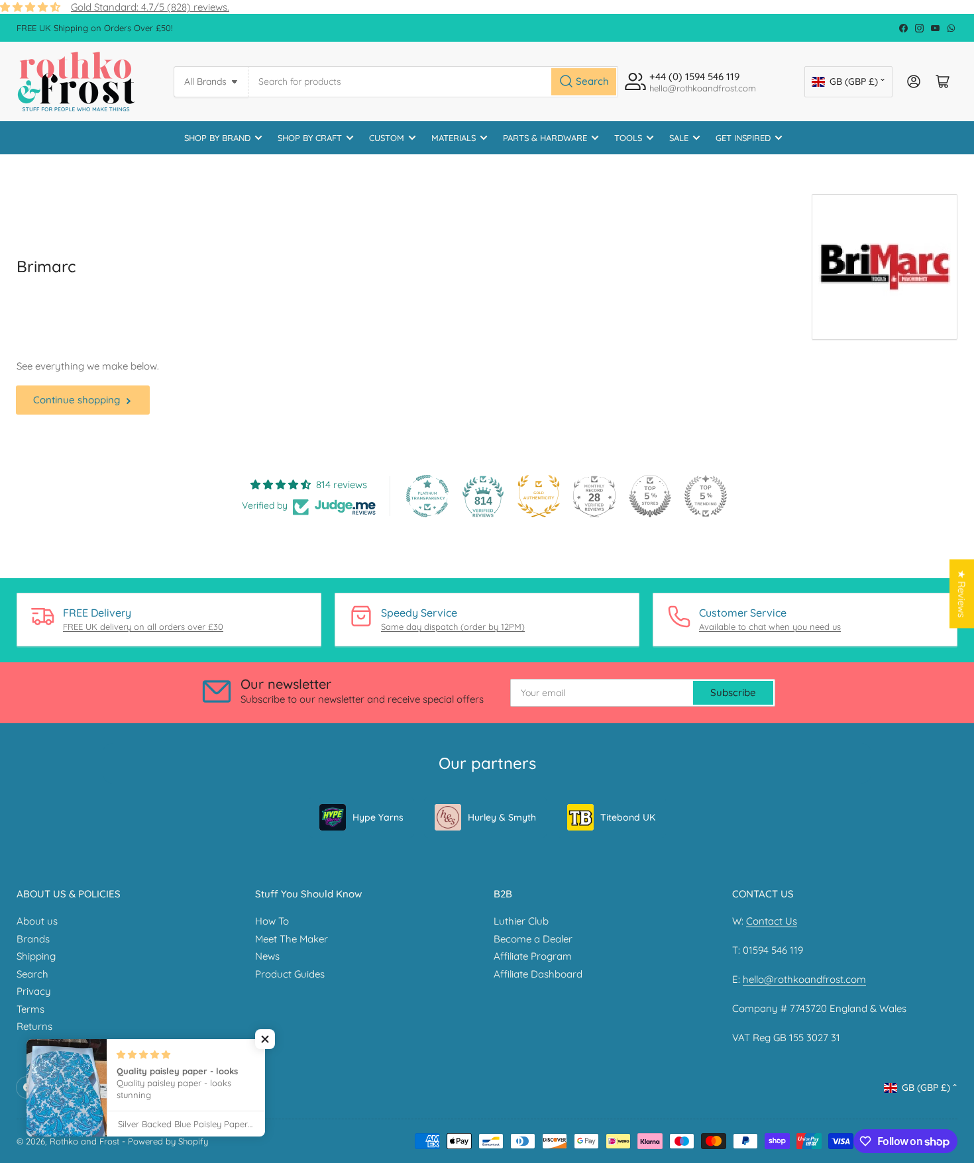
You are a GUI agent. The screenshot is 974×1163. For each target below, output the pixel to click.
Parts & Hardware (545, 137)
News (267, 956)
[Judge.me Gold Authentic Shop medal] (538, 496)
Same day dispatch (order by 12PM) (453, 626)
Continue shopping (76, 399)
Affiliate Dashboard (538, 974)
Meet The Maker (291, 939)
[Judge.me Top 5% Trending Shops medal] (705, 496)
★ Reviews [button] (961, 594)
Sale (678, 137)
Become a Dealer (533, 939)
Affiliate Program (533, 956)
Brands (33, 939)
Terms (30, 1009)
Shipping (36, 956)
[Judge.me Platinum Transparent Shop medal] (427, 496)
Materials (453, 137)
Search (32, 974)
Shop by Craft (310, 137)
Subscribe (733, 692)
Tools (628, 137)
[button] (265, 1039)
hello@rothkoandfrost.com (804, 979)
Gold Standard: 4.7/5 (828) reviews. (150, 7)
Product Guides (290, 974)
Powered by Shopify (168, 1141)
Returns (34, 1026)
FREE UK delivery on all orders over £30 (143, 626)
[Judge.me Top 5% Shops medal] (650, 496)
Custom (386, 137)
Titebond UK (627, 817)
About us (37, 921)
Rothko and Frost (84, 1141)
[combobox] (433, 81)
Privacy (34, 991)
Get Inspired (743, 137)
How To (272, 921)
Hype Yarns (378, 817)
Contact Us (771, 921)
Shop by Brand (217, 137)
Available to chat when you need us (770, 626)
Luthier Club (521, 921)
